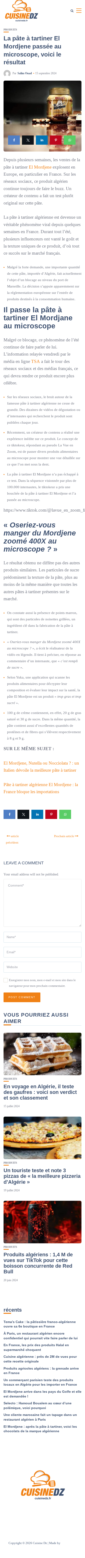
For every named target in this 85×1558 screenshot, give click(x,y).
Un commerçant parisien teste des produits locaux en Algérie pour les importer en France (40, 1382)
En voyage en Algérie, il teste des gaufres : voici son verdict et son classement (40, 1092)
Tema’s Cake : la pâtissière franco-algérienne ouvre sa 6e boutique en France (40, 1324)
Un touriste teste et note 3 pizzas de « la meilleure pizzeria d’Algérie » (42, 1176)
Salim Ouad (24, 73)
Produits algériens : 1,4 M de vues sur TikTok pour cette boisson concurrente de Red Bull (38, 1263)
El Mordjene (40, 167)
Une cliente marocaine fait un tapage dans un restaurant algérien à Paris (40, 1417)
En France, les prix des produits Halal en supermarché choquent (36, 1347)
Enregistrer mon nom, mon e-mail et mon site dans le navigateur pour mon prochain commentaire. (42, 983)
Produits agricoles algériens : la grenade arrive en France (41, 1371)
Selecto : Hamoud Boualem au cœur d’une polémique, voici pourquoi (38, 1405)
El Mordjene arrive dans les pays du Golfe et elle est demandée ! (42, 1394)
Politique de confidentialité (42, 1516)
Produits (10, 29)
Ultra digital (69, 1543)
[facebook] (14, 140)
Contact (56, 1509)
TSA (35, 361)
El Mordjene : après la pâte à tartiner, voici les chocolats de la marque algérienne (40, 1429)
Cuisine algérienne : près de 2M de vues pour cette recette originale (40, 1359)
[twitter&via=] (28, 140)
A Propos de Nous (34, 1509)
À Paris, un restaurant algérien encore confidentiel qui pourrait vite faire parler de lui (41, 1336)
